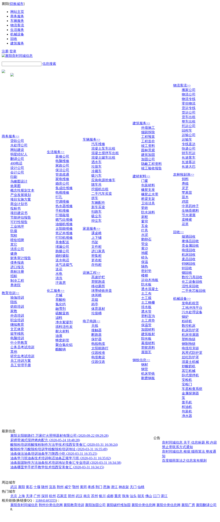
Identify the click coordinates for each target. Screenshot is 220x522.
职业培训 (17, 320)
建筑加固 (148, 155)
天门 (133, 487)
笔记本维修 (64, 233)
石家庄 (62, 496)
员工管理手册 (20, 365)
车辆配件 (98, 202)
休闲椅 (96, 295)
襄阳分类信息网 (143, 505)
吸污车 (96, 175)
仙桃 (141, 487)
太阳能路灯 (99, 348)
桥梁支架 (148, 199)
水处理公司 (19, 145)
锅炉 (185, 316)
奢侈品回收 (190, 241)
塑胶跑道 (98, 281)
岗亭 (94, 304)
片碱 (58, 295)
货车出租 (189, 117)
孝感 (91, 487)
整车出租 (189, 121)
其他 (13, 351)
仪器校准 (98, 353)
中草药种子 (190, 206)
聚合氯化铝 (64, 345)
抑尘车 (96, 220)
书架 (94, 242)
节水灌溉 (189, 215)
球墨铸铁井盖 (101, 290)
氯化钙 (60, 304)
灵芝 (185, 188)
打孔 (58, 197)
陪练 (13, 302)
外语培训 (17, 315)
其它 (13, 244)
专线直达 (189, 144)
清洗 (58, 278)
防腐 (13, 231)
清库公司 (17, 249)
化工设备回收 (192, 281)
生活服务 (17, 30)
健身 (13, 253)
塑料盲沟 (148, 316)
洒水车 (96, 162)
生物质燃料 (190, 210)
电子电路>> (91, 321)
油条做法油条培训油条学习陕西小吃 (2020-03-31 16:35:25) (53, 453)
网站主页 (17, 12)
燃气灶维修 (64, 219)
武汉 (13, 487)
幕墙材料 (148, 343)
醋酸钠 (60, 349)
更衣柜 (96, 260)
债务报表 (17, 262)
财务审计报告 (20, 258)
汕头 (133, 496)
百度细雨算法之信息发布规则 (184, 460)
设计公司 (17, 168)
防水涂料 (148, 212)
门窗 (144, 181)
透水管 (146, 311)
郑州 (71, 496)
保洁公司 (62, 170)
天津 (29, 496)
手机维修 (62, 210)
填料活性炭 (64, 327)
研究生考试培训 (22, 356)
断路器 (96, 334)
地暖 (144, 253)
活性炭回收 (190, 286)
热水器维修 (64, 206)
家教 (13, 311)
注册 (5, 51)
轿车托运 (189, 153)
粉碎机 (187, 321)
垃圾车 (96, 166)
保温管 (146, 325)
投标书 (15, 208)
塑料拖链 (189, 339)
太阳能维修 (64, 228)
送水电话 (62, 260)
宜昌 (52, 487)
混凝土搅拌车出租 (105, 153)
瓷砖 (144, 208)
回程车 (187, 130)
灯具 (144, 230)
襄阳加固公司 (95, 505)
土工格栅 (148, 302)
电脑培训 (17, 338)
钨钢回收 (189, 263)
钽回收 (187, 268)
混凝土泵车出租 (103, 148)
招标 (13, 276)
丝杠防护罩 (190, 357)
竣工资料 (148, 146)
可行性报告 (19, 222)
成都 (110, 496)
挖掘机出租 (99, 189)
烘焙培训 (17, 306)
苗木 (185, 197)
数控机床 (189, 325)
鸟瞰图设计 (19, 181)
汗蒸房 (60, 283)
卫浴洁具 (148, 203)
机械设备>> (182, 298)
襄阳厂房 (188, 505)
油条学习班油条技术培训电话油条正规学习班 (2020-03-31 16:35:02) (60, 458)
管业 (144, 244)
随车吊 (96, 184)
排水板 (146, 307)
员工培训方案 (20, 360)
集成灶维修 (64, 188)
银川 (102, 496)
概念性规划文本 (22, 190)
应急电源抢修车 (103, 180)
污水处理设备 (192, 312)
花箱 (94, 299)
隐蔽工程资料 (151, 164)
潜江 (114, 487)
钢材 (144, 364)
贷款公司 (17, 141)
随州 (44, 487)
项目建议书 (19, 213)
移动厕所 (98, 286)
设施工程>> (91, 272)
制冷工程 (17, 280)
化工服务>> (55, 290)
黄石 (29, 487)
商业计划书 (19, 204)
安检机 (187, 380)
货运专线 (189, 108)
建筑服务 (17, 43)
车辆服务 (17, 21)
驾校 (13, 235)
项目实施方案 (20, 199)
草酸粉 (60, 299)
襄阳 (21, 487)
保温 (144, 262)
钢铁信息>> (141, 360)
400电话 (16, 163)
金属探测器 (190, 393)
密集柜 (96, 255)
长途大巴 (189, 166)
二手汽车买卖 (101, 193)
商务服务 (17, 16)
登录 (12, 51)
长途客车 (189, 157)
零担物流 (189, 103)
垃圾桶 (96, 313)
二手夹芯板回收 (194, 290)
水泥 (144, 235)
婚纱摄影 (62, 255)
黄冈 (83, 487)
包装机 (187, 411)
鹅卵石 (146, 239)
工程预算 (148, 136)
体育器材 (98, 308)
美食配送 (62, 242)
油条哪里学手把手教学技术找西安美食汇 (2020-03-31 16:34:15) (57, 467)
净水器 (187, 416)
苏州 (94, 496)
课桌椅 (96, 233)
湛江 (164, 496)
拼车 (94, 198)
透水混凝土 (149, 289)
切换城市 (16, 4)
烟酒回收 (189, 236)
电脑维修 (62, 161)
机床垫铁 (148, 373)
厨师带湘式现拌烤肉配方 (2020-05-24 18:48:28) (45, 440)
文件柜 (96, 246)
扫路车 (96, 211)
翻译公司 (17, 159)
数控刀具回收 (192, 277)
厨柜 (144, 217)
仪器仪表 (98, 362)
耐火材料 (62, 331)
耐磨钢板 (148, 378)
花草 (185, 224)
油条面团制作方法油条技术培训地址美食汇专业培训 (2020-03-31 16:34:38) (65, 462)
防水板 (146, 284)
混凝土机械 (190, 362)
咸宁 (67, 487)
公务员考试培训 (22, 347)
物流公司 (189, 94)
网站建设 (17, 150)
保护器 (96, 339)
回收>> (178, 232)
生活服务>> (55, 152)
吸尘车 (96, 216)
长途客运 (189, 162)
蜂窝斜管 (62, 340)
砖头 (144, 257)
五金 (144, 226)
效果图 (15, 186)
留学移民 (17, 333)
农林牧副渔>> (183, 174)
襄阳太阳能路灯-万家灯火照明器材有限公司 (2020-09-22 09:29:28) (59, 435)
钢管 (144, 369)
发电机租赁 (190, 303)
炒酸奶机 (189, 366)
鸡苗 (185, 201)
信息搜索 (49, 63)
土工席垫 (148, 320)
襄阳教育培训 (74, 505)
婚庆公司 (62, 183)
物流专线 (189, 99)
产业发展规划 (20, 195)
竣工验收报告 (151, 168)
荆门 (98, 487)
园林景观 (148, 150)
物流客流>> (182, 85)
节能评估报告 (20, 217)
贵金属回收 (190, 245)
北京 (13, 496)
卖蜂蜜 (187, 219)
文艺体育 (17, 329)
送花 (58, 269)
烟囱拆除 (148, 132)
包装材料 (148, 185)
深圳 (44, 496)
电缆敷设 (98, 357)
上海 (21, 496)
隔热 (144, 266)
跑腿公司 (62, 251)
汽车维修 (98, 144)
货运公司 (189, 112)
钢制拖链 (189, 343)
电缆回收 (189, 250)
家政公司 (62, 165)
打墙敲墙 (62, 215)
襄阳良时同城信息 (24, 505)
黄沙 (144, 248)
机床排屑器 (190, 334)
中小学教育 (19, 342)
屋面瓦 (146, 352)
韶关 (141, 496)
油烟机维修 (64, 224)
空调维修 (62, 201)
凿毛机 (187, 402)
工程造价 (148, 141)
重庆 (117, 496)
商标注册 (17, 271)
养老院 (15, 285)
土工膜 (146, 298)
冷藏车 (96, 171)
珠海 (125, 496)
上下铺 (96, 237)
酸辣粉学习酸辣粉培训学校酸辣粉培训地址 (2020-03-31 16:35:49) (58, 449)
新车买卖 (98, 207)
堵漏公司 (62, 246)
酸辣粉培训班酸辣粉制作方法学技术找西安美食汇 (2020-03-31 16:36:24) (64, 444)
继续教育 (17, 324)
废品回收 (189, 259)
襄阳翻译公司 (206, 505)
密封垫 (146, 271)
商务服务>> (10, 136)
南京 (86, 496)
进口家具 (98, 251)
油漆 (58, 336)
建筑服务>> (141, 123)
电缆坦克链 (190, 348)
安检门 (187, 384)
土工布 (146, 293)
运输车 (187, 139)
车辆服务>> (91, 139)
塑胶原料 (148, 347)
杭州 (52, 496)
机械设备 (17, 34)
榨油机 (187, 407)
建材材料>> (141, 176)
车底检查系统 (192, 389)
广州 (37, 496)
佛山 (148, 496)
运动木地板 (149, 280)
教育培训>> (10, 293)
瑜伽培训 (17, 297)
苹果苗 (187, 192)
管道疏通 (62, 174)
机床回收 (189, 254)
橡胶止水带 (149, 194)
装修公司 (62, 156)
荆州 (60, 487)
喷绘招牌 (17, 240)
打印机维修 (64, 237)
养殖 (185, 183)
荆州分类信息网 (51, 505)
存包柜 (96, 264)
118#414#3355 (45, 500)
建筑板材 (148, 334)
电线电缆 (98, 343)
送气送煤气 (64, 264)
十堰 (37, 487)
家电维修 (62, 179)
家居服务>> (91, 228)
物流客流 (17, 25)
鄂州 (75, 487)
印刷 (13, 177)
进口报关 (17, 267)
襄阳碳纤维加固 (119, 505)
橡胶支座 (148, 190)
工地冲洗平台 (192, 307)
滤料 (58, 318)
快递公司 (189, 148)
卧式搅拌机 (190, 375)
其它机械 (189, 371)
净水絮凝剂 (64, 322)
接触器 (96, 330)
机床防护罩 (190, 330)
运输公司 (189, 135)
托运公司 (189, 126)
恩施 (106, 487)
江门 (156, 496)
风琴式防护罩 (192, 353)
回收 (13, 39)
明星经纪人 (19, 154)
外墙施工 (148, 127)
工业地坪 (17, 226)
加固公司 (148, 159)
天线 (94, 325)
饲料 (185, 179)
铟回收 (187, 272)
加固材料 (148, 329)
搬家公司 (189, 90)
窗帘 (144, 221)
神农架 (124, 487)
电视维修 (62, 192)
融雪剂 (60, 308)
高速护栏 (98, 277)
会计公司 (17, 172)
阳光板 (146, 338)
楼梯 (144, 275)
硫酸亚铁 (62, 313)
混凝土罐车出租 (103, 157)
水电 (58, 273)
